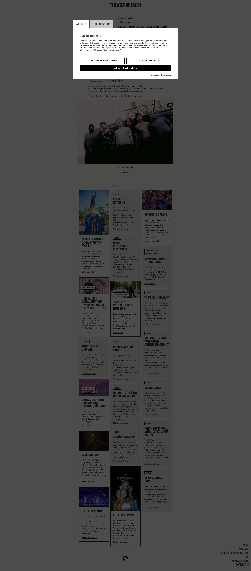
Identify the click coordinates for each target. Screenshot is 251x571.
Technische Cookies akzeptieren (102, 61)
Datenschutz (166, 75)
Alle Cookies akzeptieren (125, 68)
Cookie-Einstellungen (149, 61)
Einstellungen (102, 23)
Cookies (81, 23)
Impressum (154, 75)
